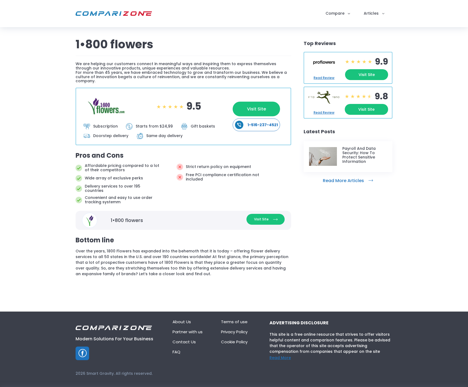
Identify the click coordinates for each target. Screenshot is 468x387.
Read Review (324, 77)
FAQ (176, 352)
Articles (371, 13)
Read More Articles (343, 180)
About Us (182, 322)
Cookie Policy (234, 342)
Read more (280, 357)
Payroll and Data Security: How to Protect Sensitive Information (359, 155)
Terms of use (234, 322)
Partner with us (188, 332)
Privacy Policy (234, 332)
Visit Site (256, 109)
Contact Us (184, 342)
